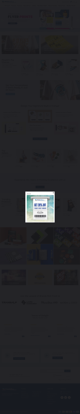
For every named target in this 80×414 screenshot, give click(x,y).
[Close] (53, 193)
